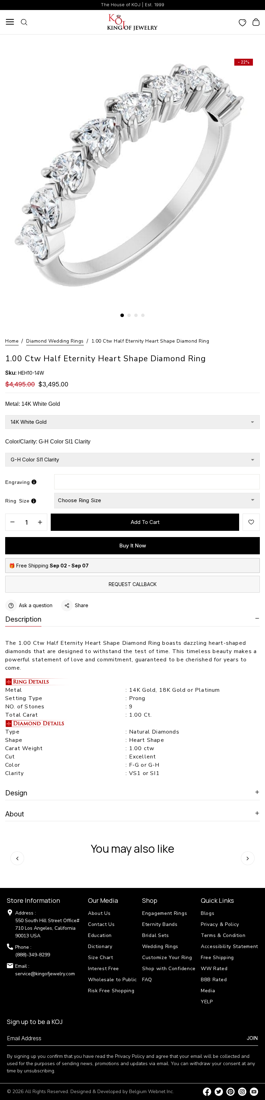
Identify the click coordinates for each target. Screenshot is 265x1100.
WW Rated (214, 968)
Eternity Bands (160, 924)
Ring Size (17, 501)
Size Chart (100, 957)
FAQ (147, 979)
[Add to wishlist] (251, 522)
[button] (122, 315)
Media (208, 990)
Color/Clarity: (47, 441)
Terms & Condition (223, 935)
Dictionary (100, 946)
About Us (99, 913)
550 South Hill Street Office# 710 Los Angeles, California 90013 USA (47, 928)
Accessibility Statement (229, 946)
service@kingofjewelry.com (45, 973)
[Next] (248, 858)
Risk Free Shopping (111, 990)
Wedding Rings (160, 946)
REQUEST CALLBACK (133, 584)
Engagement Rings (164, 913)
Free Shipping (217, 957)
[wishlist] (242, 22)
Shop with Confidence (169, 968)
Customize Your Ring (167, 957)
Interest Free (103, 968)
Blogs (208, 913)
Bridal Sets (155, 935)
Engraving (17, 482)
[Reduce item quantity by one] (12, 522)
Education (100, 935)
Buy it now (132, 545)
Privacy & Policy (220, 924)
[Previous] (17, 858)
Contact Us (101, 924)
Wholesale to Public (112, 979)
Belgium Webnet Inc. (151, 1091)
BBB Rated (214, 979)
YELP (207, 1001)
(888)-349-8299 (32, 954)
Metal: (32, 404)
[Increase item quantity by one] (40, 522)
